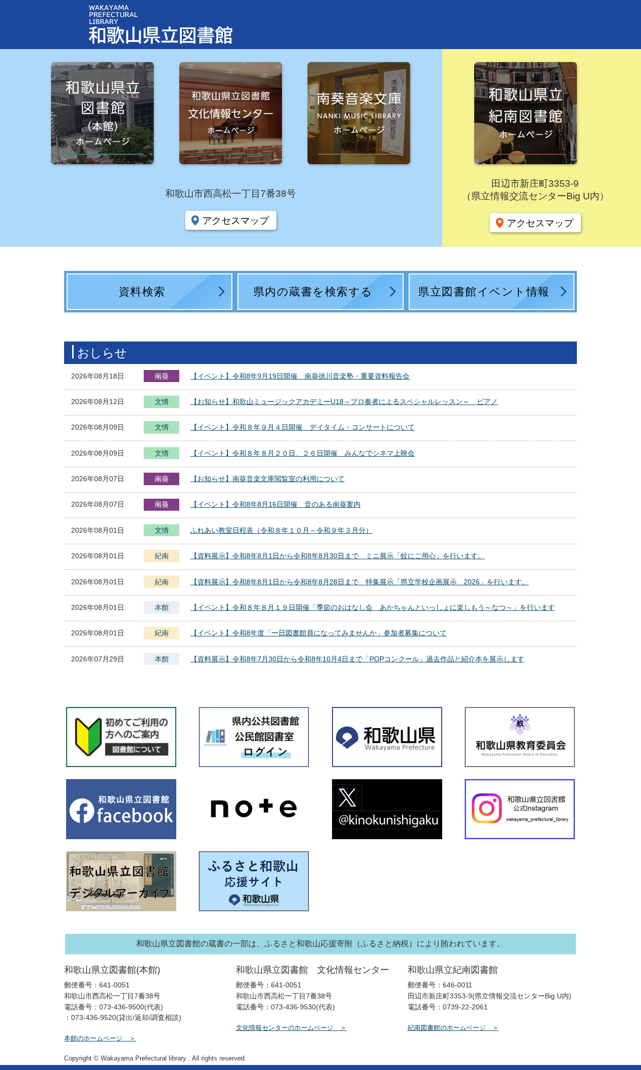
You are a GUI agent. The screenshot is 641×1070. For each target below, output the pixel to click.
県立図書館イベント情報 (484, 291)
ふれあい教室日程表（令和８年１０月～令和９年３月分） (281, 530)
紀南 (162, 556)
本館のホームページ (93, 1038)
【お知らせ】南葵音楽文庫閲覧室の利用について (267, 479)
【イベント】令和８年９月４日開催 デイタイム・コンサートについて (302, 427)
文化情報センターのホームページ (285, 1027)
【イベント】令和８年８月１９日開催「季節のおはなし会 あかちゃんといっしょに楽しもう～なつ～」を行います (372, 607)
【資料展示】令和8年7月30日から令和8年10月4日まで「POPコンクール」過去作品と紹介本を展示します (357, 659)
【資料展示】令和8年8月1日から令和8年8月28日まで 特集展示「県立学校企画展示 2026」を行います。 (359, 582)
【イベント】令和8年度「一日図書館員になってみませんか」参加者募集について (318, 633)
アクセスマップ (235, 220)
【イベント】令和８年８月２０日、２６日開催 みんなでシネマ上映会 (302, 453)
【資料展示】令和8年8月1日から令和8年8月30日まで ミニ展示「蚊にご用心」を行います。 (337, 556)
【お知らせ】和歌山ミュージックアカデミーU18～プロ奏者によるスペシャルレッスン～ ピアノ (344, 402)
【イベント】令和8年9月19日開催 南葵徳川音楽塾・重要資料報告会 (300, 376)
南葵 (162, 376)
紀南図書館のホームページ (447, 1027)
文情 (162, 403)
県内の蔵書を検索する (313, 291)
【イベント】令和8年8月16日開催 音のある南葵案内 (275, 504)
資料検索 (142, 291)
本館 (162, 607)
